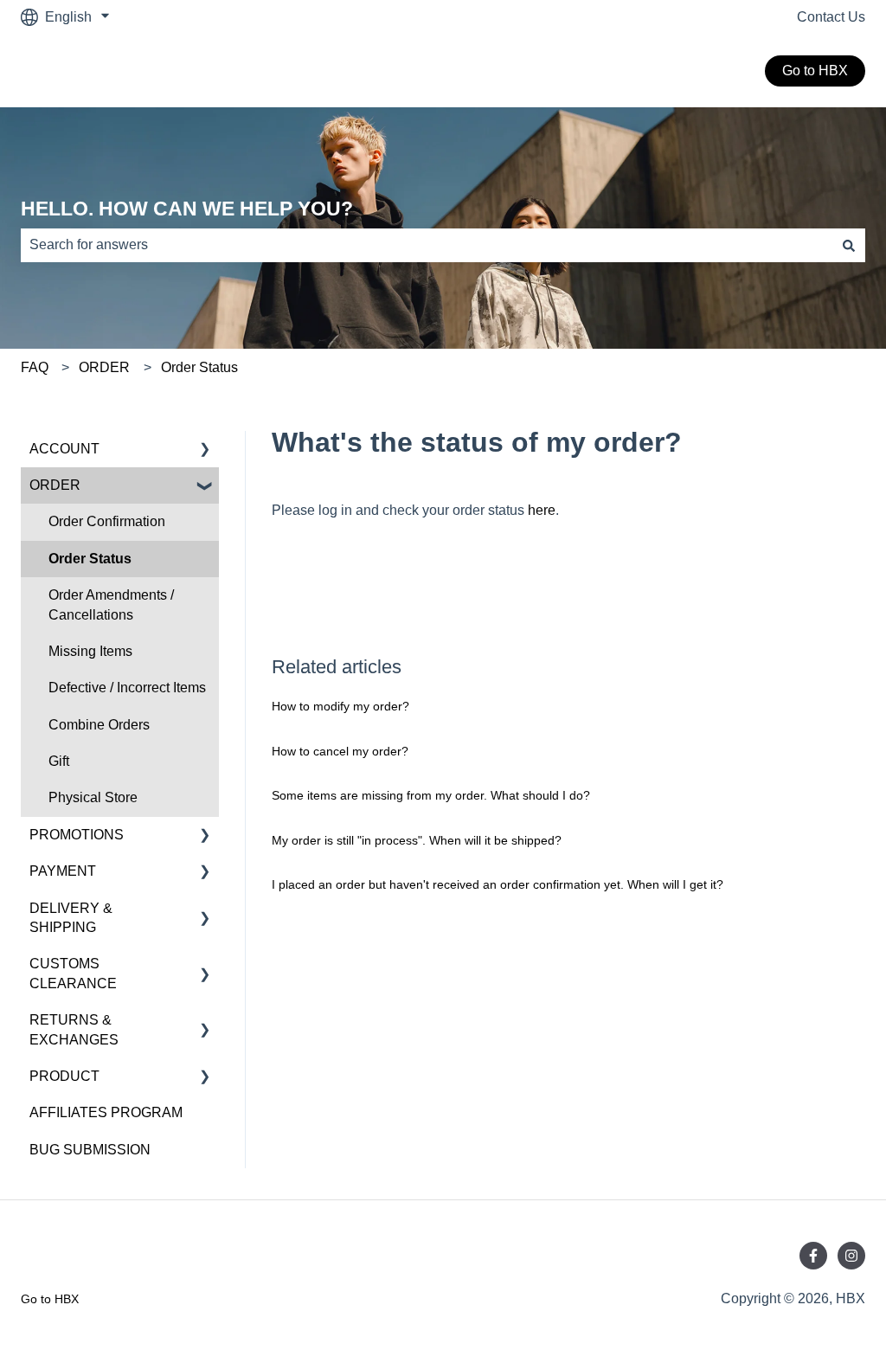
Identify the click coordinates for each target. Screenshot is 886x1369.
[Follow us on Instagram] (851, 1255)
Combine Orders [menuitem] (99, 724)
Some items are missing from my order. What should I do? (431, 795)
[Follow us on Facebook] (813, 1255)
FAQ (34, 367)
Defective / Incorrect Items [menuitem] (127, 687)
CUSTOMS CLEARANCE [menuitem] (73, 973)
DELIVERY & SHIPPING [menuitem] (70, 918)
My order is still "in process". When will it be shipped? (417, 840)
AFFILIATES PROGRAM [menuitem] (106, 1112)
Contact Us (831, 17)
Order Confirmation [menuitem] (106, 521)
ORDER (104, 367)
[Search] (848, 244)
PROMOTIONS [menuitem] (76, 834)
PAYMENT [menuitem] (62, 871)
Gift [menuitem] (58, 761)
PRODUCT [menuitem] (64, 1076)
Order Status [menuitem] (90, 558)
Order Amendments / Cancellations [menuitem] (111, 604)
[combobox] (426, 244)
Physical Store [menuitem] (93, 797)
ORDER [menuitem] (54, 485)
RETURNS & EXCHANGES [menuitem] (74, 1029)
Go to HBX (815, 70)
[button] (205, 450)
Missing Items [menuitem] (90, 651)
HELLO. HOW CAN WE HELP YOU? (187, 208)
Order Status (199, 367)
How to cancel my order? (340, 751)
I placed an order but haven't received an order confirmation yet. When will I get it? (497, 884)
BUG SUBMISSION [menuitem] (90, 1149)
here (541, 510)
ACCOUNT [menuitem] (64, 448)
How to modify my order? (340, 706)
